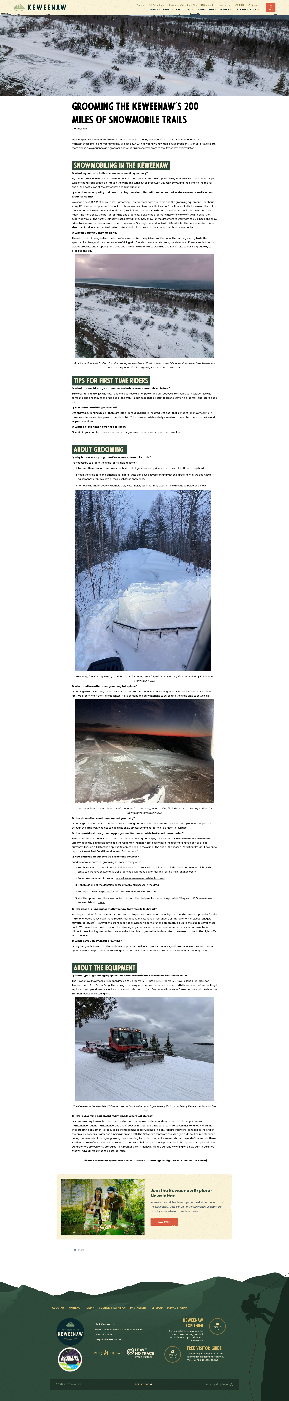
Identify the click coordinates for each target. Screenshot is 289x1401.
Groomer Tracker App (136, 843)
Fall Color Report (157, 5)
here (133, 851)
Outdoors (183, 9)
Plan (253, 9)
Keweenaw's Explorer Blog (183, 5)
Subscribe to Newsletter (217, 5)
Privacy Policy (177, 1308)
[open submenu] (172, 10)
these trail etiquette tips (155, 398)
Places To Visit (160, 9)
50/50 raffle (106, 892)
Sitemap (157, 1308)
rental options (137, 413)
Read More (164, 1222)
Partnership (138, 1308)
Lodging (240, 9)
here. (101, 902)
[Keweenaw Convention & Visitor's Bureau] (40, 7)
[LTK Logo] (70, 1359)
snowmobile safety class (155, 417)
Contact (75, 1308)
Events (224, 9)
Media (90, 1308)
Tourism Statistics (112, 1308)
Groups (140, 5)
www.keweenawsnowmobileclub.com (140, 878)
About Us (58, 1308)
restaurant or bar (139, 247)
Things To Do (205, 9)
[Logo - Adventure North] (70, 1332)
